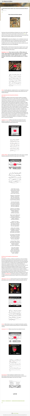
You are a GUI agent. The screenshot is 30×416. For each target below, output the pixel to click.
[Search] (13, 1)
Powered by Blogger (15, 413)
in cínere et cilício (7, 1)
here (24, 33)
